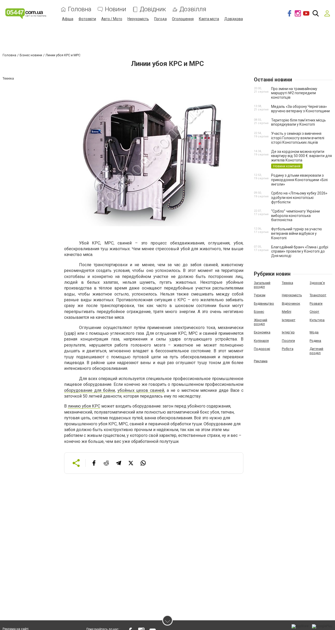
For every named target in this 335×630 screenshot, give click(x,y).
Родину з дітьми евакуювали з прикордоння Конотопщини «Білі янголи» (299, 179)
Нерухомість (138, 19)
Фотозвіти (87, 19)
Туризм (259, 295)
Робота (287, 349)
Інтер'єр (288, 332)
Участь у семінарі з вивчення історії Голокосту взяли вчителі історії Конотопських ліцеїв (297, 137)
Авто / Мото (111, 19)
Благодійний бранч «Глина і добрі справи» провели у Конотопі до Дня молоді (299, 251)
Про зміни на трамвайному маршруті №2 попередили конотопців (294, 93)
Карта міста (209, 19)
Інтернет (288, 320)
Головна (79, 9)
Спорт (314, 312)
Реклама (260, 361)
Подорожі (262, 349)
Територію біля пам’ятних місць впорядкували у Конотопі (298, 122)
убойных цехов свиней (141, 390)
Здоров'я (317, 283)
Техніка (287, 283)
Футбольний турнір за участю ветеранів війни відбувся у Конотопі (296, 233)
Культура (317, 320)
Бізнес (259, 312)
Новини (115, 9)
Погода (160, 19)
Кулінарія (261, 341)
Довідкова (233, 19)
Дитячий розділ (316, 351)
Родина (315, 341)
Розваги (316, 303)
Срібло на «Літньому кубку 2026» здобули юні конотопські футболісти (299, 197)
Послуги (288, 341)
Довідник (153, 9)
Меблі (286, 312)
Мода (314, 332)
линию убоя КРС (84, 406)
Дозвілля (193, 9)
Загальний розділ (262, 285)
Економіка (262, 332)
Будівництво (264, 303)
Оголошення (183, 19)
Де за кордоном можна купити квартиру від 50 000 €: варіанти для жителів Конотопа (301, 156)
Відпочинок (291, 303)
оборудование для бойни (89, 390)
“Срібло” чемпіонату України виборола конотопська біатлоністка (295, 215)
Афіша (67, 19)
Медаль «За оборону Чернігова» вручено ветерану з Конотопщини (300, 108)
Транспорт (318, 295)
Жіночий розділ (260, 322)
